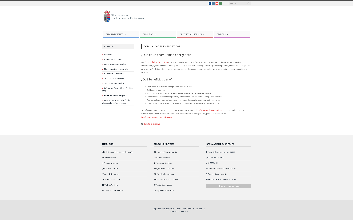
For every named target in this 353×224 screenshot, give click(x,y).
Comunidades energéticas (116, 95)
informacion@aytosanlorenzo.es (222, 167)
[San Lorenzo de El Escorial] (125, 15)
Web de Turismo (111, 184)
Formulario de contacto (217, 173)
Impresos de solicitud (165, 189)
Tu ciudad (148, 34)
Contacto (108, 54)
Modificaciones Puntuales (115, 64)
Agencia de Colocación (165, 167)
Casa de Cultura (111, 167)
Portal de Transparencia (166, 151)
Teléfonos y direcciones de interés (118, 151)
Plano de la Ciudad (112, 178)
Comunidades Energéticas (155, 62)
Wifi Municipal (110, 156)
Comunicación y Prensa (114, 189)
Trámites (221, 34)
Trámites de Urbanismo (114, 78)
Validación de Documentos (167, 178)
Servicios (191, 34)
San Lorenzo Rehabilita (114, 83)
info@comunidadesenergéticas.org (156, 116)
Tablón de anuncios (163, 184)
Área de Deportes (111, 173)
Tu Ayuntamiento (114, 34)
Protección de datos (163, 162)
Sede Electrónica (163, 156)
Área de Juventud (110, 162)
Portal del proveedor (165, 173)
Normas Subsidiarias (113, 59)
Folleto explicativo (151, 123)
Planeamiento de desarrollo (116, 69)
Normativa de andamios (114, 73)
